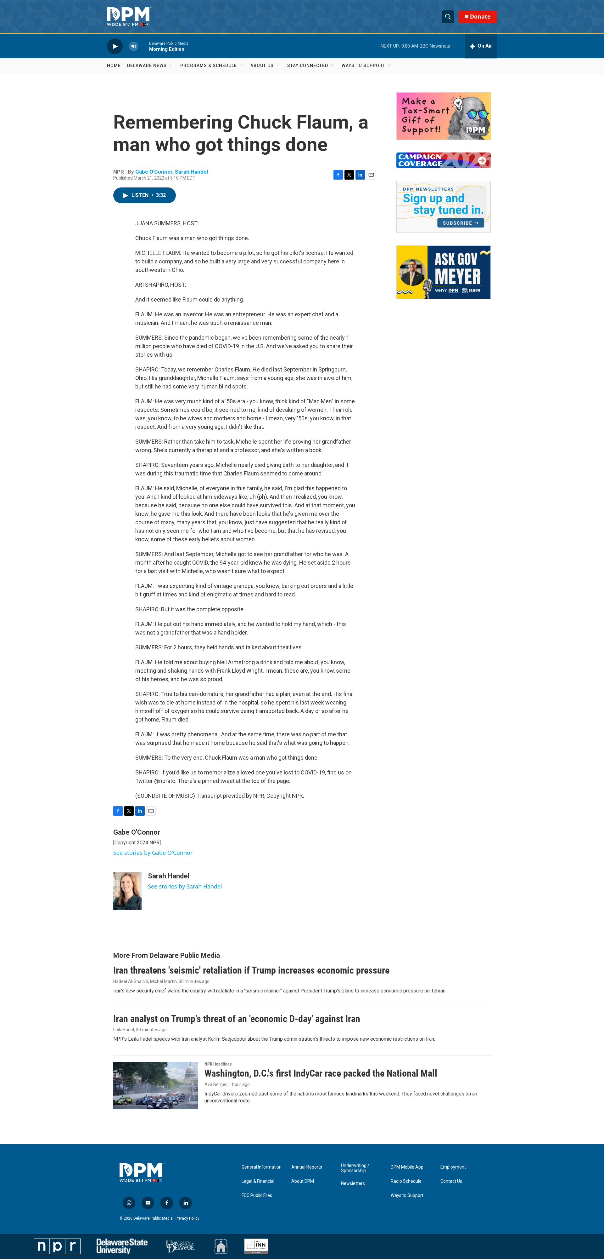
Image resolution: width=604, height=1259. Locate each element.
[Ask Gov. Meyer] (443, 272)
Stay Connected (307, 65)
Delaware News (147, 65)
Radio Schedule (406, 1181)
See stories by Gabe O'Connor (153, 852)
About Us (262, 65)
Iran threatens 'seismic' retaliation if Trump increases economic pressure (251, 970)
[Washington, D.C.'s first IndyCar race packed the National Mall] (155, 1085)
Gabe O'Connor (153, 172)
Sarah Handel (191, 172)
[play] (115, 46)
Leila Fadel (123, 1029)
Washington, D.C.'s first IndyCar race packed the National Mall (320, 1073)
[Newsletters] (443, 207)
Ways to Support (363, 65)
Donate (480, 16)
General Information (262, 1167)
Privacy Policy (187, 1218)
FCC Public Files (257, 1195)
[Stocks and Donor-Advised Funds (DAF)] (443, 116)
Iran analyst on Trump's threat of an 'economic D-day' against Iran (236, 1018)
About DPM (302, 1181)
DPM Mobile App (407, 1167)
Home (114, 65)
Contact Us (451, 1181)
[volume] (133, 46)
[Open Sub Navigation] (171, 65)
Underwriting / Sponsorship (355, 1168)
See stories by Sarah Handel (185, 886)
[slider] (144, 46)
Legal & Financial (258, 1181)
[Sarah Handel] (127, 891)
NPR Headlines (218, 1063)
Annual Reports (306, 1167)
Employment (453, 1167)
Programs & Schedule (208, 65)
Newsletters (353, 1183)
